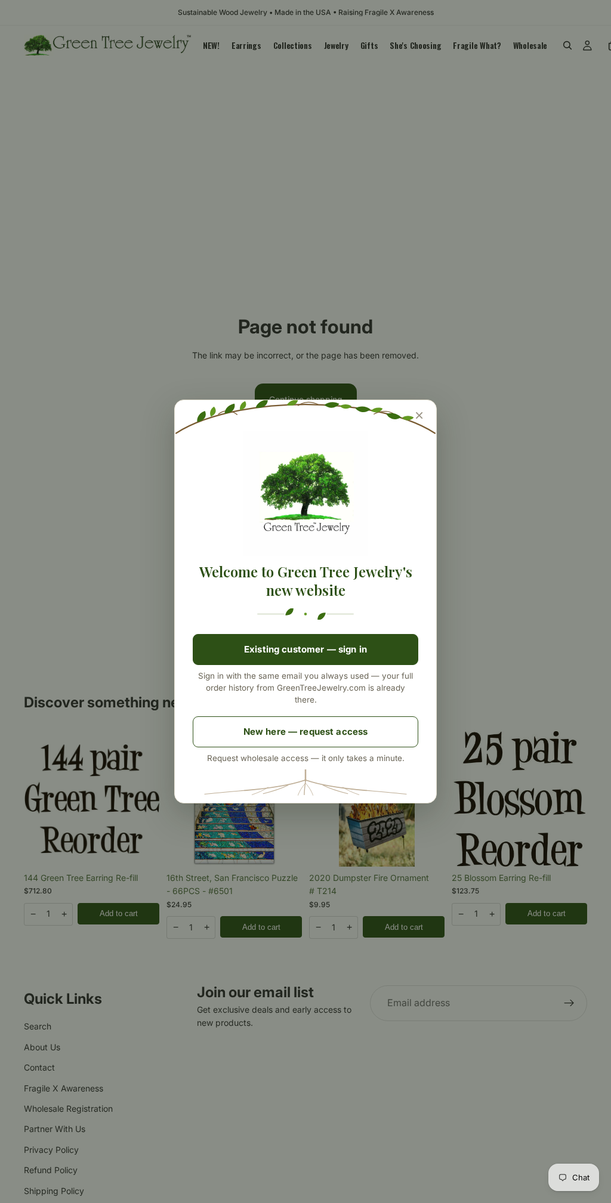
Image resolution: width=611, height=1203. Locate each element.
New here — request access (305, 731)
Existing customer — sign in (305, 649)
